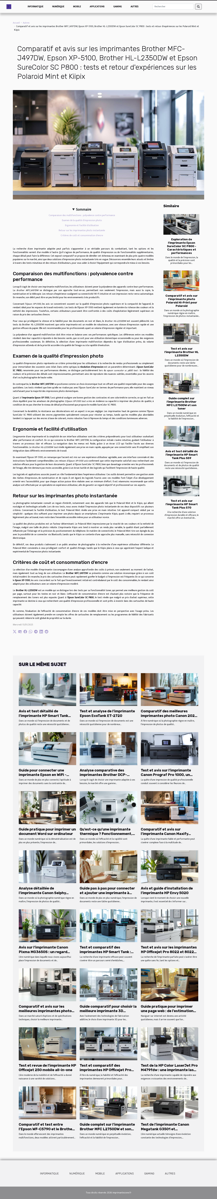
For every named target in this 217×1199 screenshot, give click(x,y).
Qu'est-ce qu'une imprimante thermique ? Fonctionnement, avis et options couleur (106, 833)
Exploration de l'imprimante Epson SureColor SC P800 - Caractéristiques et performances (181, 246)
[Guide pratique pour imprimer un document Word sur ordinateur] (47, 807)
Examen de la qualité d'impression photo (82, 220)
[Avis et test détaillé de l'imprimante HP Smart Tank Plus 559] (181, 436)
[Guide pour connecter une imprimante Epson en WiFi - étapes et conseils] (47, 748)
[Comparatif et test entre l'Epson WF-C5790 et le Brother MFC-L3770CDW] (47, 1103)
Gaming (117, 7)
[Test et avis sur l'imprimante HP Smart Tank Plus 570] (181, 486)
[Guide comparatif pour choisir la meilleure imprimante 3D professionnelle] (108, 985)
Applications (97, 7)
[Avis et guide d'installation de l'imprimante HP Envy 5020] (169, 867)
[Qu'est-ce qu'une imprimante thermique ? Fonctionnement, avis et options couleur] (108, 807)
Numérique (58, 7)
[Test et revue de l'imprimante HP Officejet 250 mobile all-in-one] (47, 1044)
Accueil (16, 23)
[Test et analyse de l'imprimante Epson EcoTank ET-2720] (108, 689)
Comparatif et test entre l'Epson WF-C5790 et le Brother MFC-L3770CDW (46, 1129)
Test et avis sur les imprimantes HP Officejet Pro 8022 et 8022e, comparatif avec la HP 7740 (169, 951)
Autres (134, 7)
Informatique (35, 7)
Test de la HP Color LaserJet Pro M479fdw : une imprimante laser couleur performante (169, 1070)
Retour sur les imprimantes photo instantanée (82, 230)
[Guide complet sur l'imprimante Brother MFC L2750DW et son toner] (181, 383)
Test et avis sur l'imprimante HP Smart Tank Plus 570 (182, 504)
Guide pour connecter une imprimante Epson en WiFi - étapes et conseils (42, 774)
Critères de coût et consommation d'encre (82, 235)
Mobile (77, 7)
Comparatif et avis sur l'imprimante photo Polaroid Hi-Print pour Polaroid (181, 301)
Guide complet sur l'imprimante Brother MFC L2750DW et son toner (181, 403)
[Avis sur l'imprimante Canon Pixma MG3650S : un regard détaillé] (47, 926)
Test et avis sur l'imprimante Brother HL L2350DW (181, 352)
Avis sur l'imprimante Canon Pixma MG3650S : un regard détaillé (43, 951)
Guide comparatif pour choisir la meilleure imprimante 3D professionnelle (108, 1011)
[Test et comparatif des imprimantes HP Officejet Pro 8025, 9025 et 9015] (108, 1044)
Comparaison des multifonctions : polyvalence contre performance (82, 215)
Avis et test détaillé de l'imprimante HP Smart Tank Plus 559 (181, 455)
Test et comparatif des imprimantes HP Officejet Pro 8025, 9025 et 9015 (105, 1070)
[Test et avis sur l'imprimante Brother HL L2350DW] (181, 334)
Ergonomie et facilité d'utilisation (82, 225)
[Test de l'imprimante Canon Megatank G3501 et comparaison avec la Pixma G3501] (169, 1103)
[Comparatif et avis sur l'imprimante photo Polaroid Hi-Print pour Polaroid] (181, 280)
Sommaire (83, 209)
